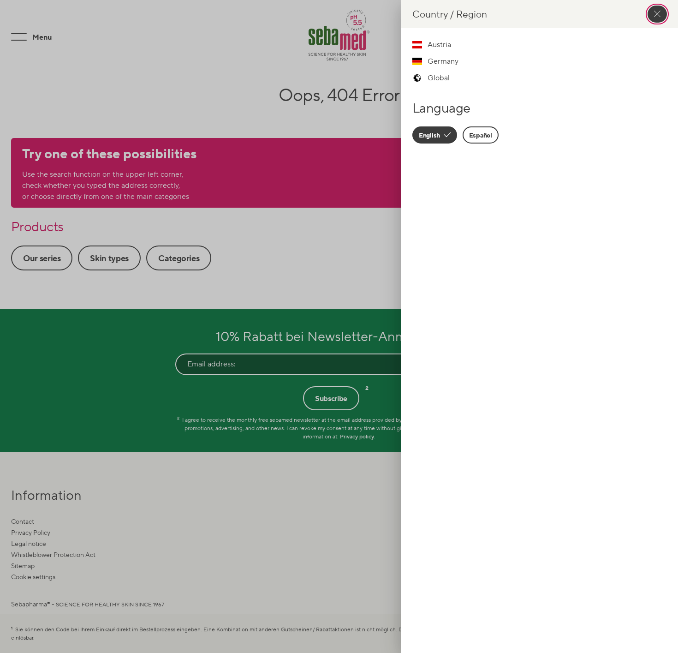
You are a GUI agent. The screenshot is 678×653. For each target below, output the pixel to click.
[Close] (657, 14)
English (430, 135)
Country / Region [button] (449, 14)
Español (480, 135)
